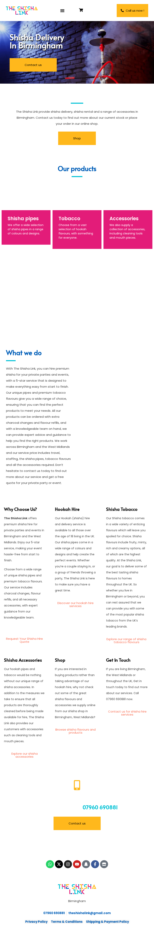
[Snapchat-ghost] (86, 864)
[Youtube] (77, 864)
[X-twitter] (59, 864)
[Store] (104, 864)
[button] (62, 10)
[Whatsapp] (50, 864)
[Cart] (81, 10)
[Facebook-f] (95, 864)
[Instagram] (68, 864)
